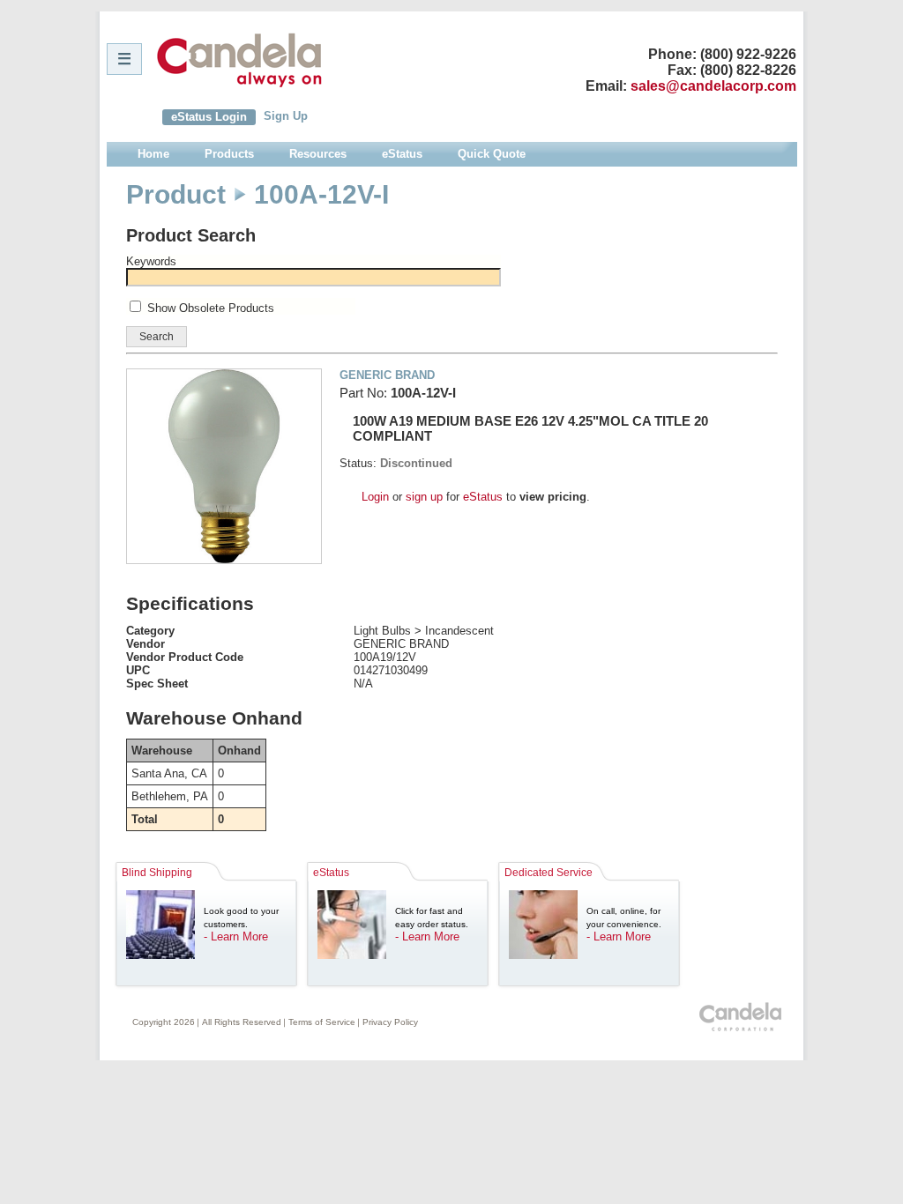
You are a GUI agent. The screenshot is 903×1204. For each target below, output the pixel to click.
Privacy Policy (390, 1022)
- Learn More (236, 936)
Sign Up (286, 116)
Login (375, 496)
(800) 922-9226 (748, 54)
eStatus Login (209, 116)
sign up (424, 496)
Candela (239, 60)
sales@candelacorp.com (713, 85)
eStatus (483, 496)
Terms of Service (321, 1022)
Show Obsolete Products (210, 308)
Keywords (151, 261)
